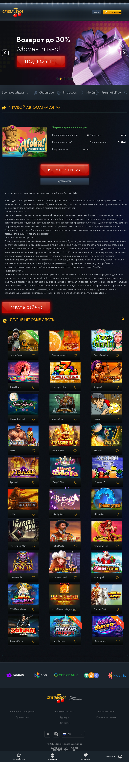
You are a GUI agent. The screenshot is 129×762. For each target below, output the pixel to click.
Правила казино (106, 711)
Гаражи (97, 419)
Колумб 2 (98, 387)
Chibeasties (99, 514)
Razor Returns (58, 641)
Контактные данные (106, 717)
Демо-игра (65, 181)
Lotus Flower (16, 387)
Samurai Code (16, 641)
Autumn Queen (101, 546)
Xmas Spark (99, 577)
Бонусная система (64, 711)
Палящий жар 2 (59, 355)
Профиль (110, 756)
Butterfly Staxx (58, 514)
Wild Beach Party (18, 609)
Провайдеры (19, 759)
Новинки (52, 759)
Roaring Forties (59, 387)
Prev (5, 53)
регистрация (115, 12)
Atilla (12, 514)
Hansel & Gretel (17, 419)
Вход (96, 12)
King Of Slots (58, 482)
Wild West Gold (59, 577)
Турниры (64, 717)
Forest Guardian (101, 355)
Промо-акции (22, 717)
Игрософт (70, 92)
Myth (12, 451)
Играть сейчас (64, 169)
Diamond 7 (100, 482)
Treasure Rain (58, 451)
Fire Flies (98, 451)
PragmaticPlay (111, 92)
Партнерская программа (22, 711)
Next (123, 53)
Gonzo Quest (16, 355)
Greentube (46, 92)
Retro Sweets (100, 641)
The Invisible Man (18, 546)
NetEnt (91, 92)
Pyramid (13, 482)
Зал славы (64, 723)
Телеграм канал (47, 734)
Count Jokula (16, 577)
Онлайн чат (56, 734)
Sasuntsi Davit (100, 609)
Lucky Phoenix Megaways (63, 609)
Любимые (85, 759)
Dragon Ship (57, 419)
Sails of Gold (58, 546)
